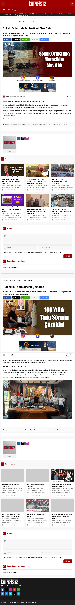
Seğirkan (38, 429)
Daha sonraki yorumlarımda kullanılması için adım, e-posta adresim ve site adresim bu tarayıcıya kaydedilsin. (32, 252)
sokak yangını (56, 124)
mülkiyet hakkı (32, 429)
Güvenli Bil (8, 602)
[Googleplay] (10, 593)
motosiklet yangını (47, 124)
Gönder (27, 39)
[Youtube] (14, 589)
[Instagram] (10, 589)
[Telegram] (18, 593)
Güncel (11, 22)
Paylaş (8, 39)
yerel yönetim (58, 429)
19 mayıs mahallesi (10, 124)
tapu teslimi (51, 429)
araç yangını (18, 124)
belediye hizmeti (14, 429)
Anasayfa (5, 22)
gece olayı (29, 124)
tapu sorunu (45, 429)
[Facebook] (2, 589)
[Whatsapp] (18, 589)
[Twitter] (6, 589)
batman (24, 124)
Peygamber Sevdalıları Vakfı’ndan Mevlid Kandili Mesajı (27, 14)
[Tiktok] (14, 593)
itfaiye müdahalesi (37, 124)
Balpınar (7, 429)
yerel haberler (64, 124)
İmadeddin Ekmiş (23, 429)
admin (7, 96)
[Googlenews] (2, 593)
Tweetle (17, 39)
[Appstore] (6, 593)
